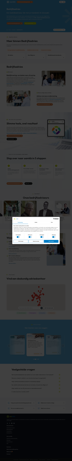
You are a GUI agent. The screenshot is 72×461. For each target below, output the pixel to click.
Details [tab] (36, 222)
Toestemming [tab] (20, 222)
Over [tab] (52, 222)
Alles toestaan (51, 241)
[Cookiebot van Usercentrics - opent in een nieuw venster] (54, 219)
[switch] (30, 237)
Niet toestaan (20, 241)
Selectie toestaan (36, 241)
